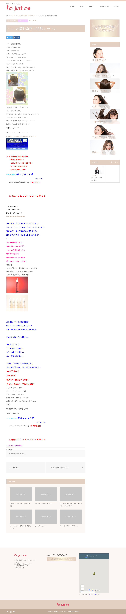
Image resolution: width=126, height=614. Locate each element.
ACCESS (117, 6)
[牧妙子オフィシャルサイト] (18, 8)
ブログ (13, 15)
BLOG (82, 6)
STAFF (91, 6)
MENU (72, 6)
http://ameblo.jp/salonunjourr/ (15, 216)
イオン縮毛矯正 (12, 21)
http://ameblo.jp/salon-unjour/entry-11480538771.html (21, 136)
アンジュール (92, 594)
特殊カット (23, 21)
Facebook (8, 611)
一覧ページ (112, 162)
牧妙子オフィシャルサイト (61, 611)
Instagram (11, 611)
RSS (14, 611)
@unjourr (9, 449)
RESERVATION (104, 6)
